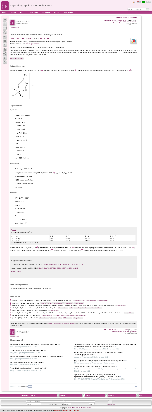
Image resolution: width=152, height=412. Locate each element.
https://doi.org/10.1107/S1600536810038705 (124, 22)
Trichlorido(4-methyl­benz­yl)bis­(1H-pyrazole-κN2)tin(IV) (28, 368)
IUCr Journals (68, 303)
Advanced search (111, 404)
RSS (140, 395)
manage (76, 410)
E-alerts (62, 395)
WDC (149, 2)
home (4, 12)
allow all (57, 410)
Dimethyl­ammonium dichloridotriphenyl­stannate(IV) (27, 362)
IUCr (139, 2)
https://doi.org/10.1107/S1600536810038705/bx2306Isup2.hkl (58, 268)
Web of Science (91, 300)
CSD (70, 308)
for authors (34, 12)
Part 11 (114, 20)
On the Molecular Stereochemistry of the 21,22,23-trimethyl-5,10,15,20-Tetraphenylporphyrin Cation (98, 354)
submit (57, 12)
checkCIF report (16, 272)
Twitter (88, 395)
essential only (66, 410)
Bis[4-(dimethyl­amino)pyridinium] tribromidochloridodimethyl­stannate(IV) (34, 344)
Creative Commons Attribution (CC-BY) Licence (61, 323)
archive (14, 12)
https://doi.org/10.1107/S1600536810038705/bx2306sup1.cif (63, 264)
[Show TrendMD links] (136, 386)
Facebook (111, 395)
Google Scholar (102, 300)
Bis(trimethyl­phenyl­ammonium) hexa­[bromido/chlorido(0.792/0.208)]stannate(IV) (37, 356)
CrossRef (77, 300)
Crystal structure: (16, 264)
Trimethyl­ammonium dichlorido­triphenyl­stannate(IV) (27, 350)
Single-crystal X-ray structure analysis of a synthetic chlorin (94, 366)
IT (144, 2)
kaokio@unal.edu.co (33, 44)
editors (23, 12)
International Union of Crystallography (80, 408)
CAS (83, 300)
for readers (46, 12)
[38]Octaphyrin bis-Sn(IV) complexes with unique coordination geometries (99, 360)
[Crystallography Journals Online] (134, 2)
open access (68, 12)
